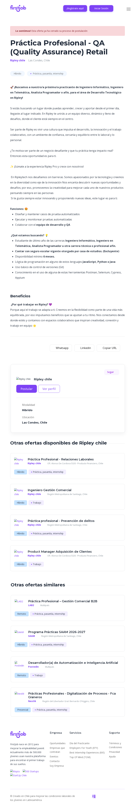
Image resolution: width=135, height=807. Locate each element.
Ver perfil (49, 389)
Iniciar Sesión (101, 8)
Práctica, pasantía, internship (47, 73)
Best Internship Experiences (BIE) (87, 752)
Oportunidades (58, 743)
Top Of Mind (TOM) (80, 757)
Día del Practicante (79, 743)
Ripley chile (17, 60)
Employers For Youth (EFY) (83, 747)
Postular (27, 389)
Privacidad (114, 751)
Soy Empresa (57, 765)
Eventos (54, 756)
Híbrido (17, 73)
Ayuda (112, 756)
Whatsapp (61, 348)
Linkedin (85, 348)
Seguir (110, 372)
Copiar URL (109, 348)
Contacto (55, 761)
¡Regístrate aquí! (75, 8)
